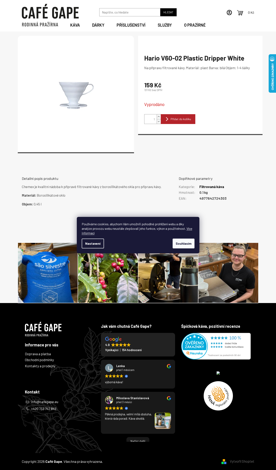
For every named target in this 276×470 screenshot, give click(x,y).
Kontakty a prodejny (40, 366)
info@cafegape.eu (44, 402)
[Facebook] (29, 418)
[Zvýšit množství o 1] (159, 116)
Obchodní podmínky (39, 360)
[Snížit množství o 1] (159, 121)
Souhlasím (183, 243)
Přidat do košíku (181, 119)
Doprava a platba (38, 354)
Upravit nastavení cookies (122, 461)
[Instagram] (29, 429)
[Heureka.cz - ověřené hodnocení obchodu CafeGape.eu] (216, 346)
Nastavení (93, 243)
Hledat (168, 12)
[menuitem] (75, 24)
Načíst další (138, 441)
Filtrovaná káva (211, 187)
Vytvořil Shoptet (242, 461)
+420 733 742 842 (43, 409)
